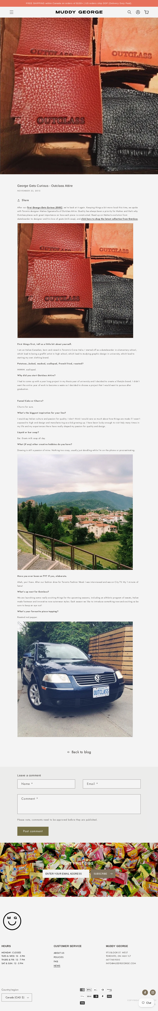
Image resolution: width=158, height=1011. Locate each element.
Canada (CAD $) (15, 997)
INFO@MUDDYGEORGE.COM (121, 963)
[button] (11, 12)
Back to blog (81, 752)
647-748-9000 (113, 959)
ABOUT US (59, 952)
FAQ (56, 961)
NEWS (57, 965)
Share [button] (25, 200)
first (44, 207)
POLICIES (59, 957)
